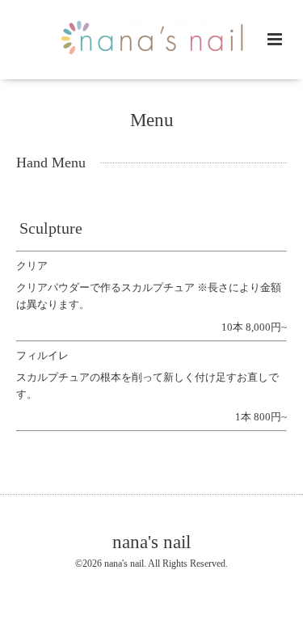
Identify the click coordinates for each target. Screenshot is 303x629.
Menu (152, 120)
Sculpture (50, 228)
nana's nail (151, 541)
